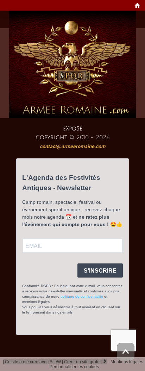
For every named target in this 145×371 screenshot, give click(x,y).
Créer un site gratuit (85, 361)
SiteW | (33, 361)
